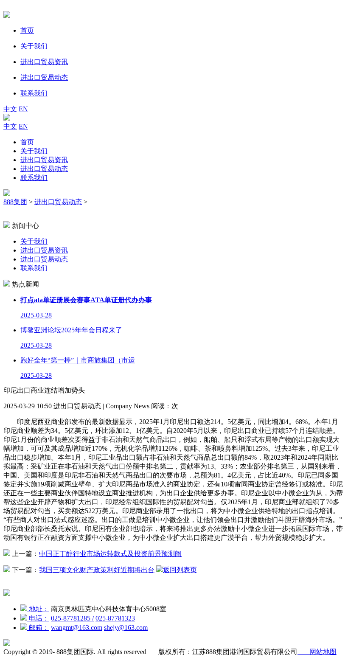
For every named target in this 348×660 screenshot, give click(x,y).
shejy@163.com (126, 627)
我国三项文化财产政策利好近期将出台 (96, 569)
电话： (38, 618)
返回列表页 (180, 569)
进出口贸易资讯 (44, 159)
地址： (38, 608)
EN (23, 108)
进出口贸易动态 (44, 168)
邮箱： (38, 627)
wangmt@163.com (76, 627)
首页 (27, 142)
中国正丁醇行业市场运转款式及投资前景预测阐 (110, 553)
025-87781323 (115, 618)
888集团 (15, 201)
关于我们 (34, 150)
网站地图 (317, 651)
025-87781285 (72, 618)
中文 (10, 108)
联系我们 (34, 177)
